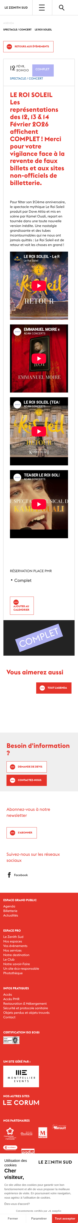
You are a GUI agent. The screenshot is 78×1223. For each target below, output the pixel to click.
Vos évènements (15, 946)
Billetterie (10, 911)
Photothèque (13, 973)
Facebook (21, 875)
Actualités (10, 915)
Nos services (12, 950)
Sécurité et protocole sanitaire (25, 1008)
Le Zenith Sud (13, 937)
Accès (7, 995)
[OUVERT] (42, 7)
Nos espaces (12, 941)
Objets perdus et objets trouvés (26, 1013)
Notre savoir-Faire (16, 964)
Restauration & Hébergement (25, 1004)
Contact (9, 1017)
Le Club (9, 960)
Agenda (9, 906)
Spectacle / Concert (26, 78)
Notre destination (16, 955)
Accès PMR (11, 999)
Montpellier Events (16, 7)
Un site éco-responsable (21, 969)
